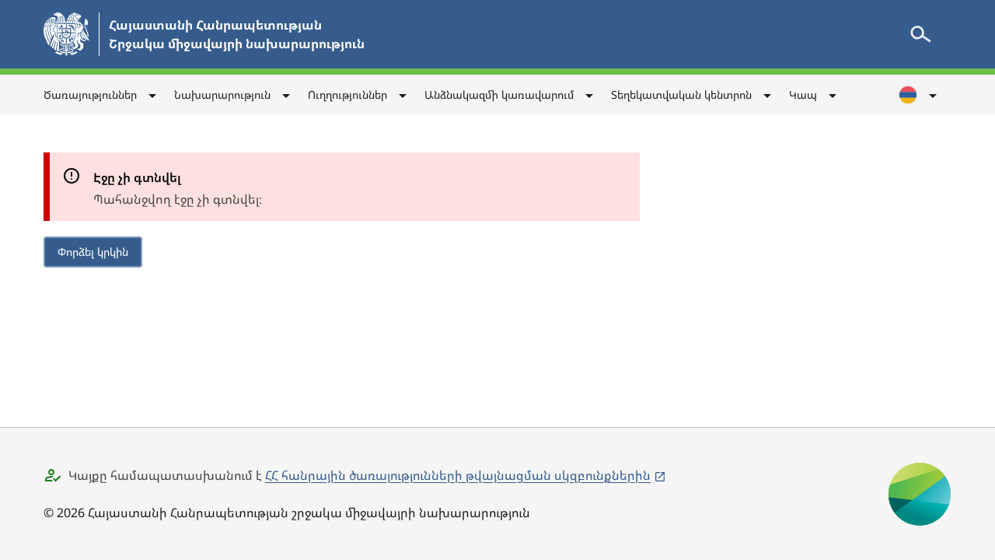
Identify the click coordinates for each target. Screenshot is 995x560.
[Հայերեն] (918, 95)
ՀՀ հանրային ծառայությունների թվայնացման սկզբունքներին (458, 475)
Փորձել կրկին (93, 251)
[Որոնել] (920, 34)
